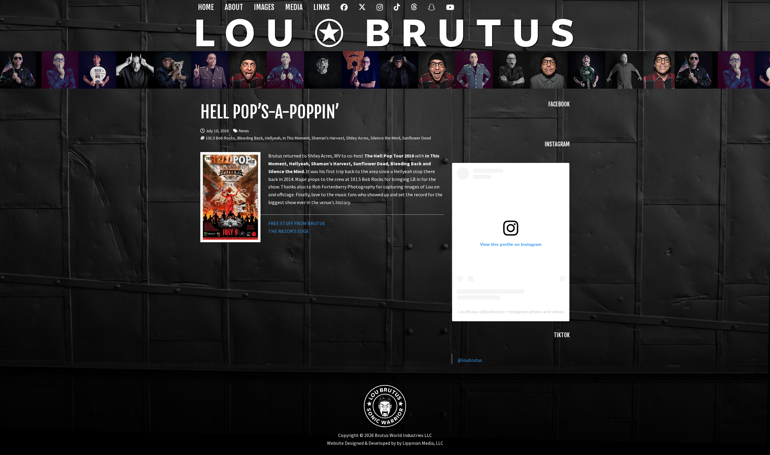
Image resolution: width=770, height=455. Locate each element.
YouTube (449, 11)
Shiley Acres (357, 138)
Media (294, 7)
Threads (413, 11)
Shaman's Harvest (328, 138)
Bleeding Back (250, 138)
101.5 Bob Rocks (220, 138)
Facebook (343, 11)
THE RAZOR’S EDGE (288, 231)
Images (264, 7)
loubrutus (494, 311)
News (244, 130)
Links (321, 7)
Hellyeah (273, 138)
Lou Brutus (468, 311)
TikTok (396, 11)
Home (206, 7)
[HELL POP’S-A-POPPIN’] (230, 156)
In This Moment (296, 138)
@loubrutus (470, 360)
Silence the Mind (385, 138)
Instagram (379, 11)
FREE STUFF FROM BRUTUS (296, 223)
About (234, 7)
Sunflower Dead (416, 138)
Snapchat (431, 11)
